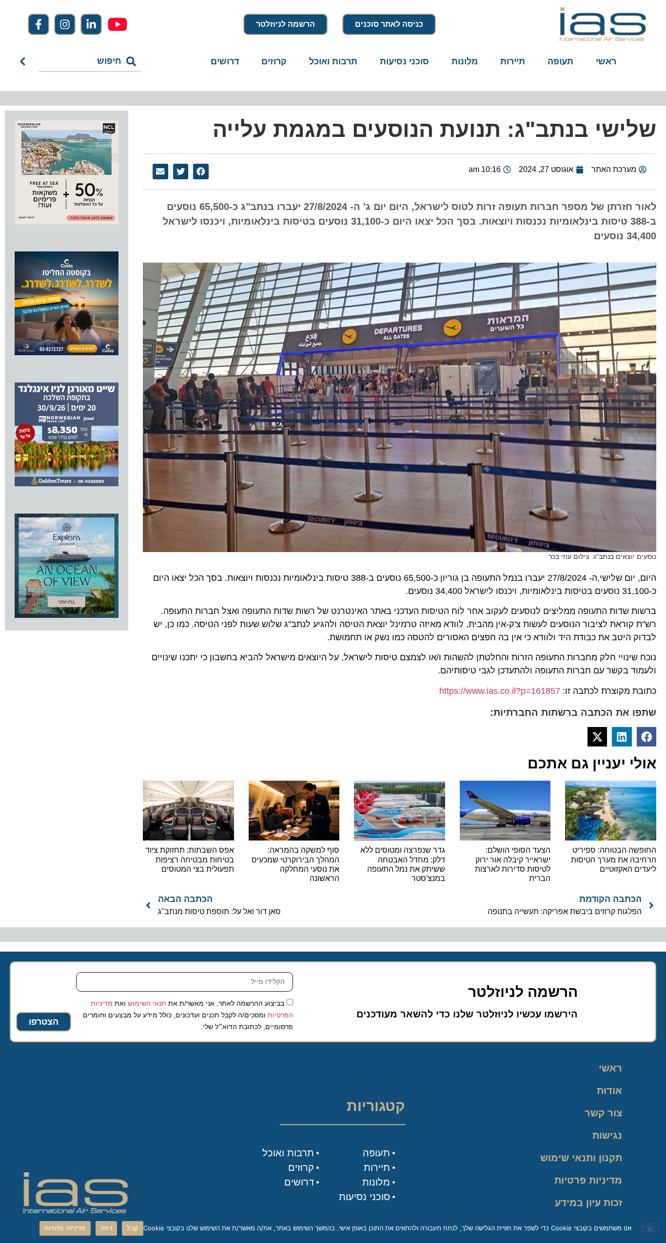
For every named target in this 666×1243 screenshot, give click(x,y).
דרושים (225, 61)
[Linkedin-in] (91, 24)
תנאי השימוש (147, 1003)
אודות (609, 1090)
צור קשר (603, 1113)
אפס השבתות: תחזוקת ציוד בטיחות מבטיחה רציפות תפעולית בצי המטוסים (189, 859)
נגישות (607, 1135)
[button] (201, 171)
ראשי (606, 61)
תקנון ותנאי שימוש (581, 1157)
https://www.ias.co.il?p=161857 (499, 691)
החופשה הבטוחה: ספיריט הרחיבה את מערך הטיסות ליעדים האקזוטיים (613, 859)
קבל (132, 1228)
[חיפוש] (25, 61)
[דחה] (650, 1228)
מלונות (464, 61)
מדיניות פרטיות (588, 1180)
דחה (106, 1228)
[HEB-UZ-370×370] (66, 221)
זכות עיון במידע (588, 1202)
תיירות (512, 61)
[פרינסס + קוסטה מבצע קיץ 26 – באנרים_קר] (66, 352)
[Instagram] (65, 24)
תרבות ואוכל (333, 61)
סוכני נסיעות (404, 61)
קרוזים (274, 61)
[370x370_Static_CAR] (66, 615)
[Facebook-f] (38, 24)
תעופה (560, 61)
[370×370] (66, 483)
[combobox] (90, 61)
